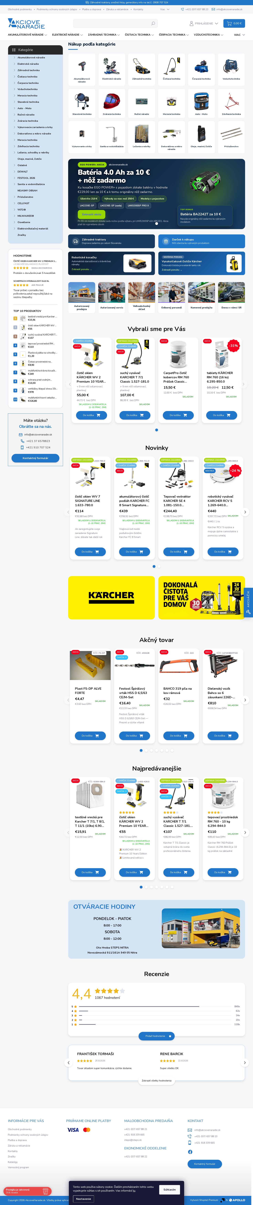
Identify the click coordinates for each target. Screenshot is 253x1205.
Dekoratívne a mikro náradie (34, 133)
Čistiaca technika (27, 76)
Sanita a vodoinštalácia (31, 184)
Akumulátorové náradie (31, 57)
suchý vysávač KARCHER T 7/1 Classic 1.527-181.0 (134, 377)
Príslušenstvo (25, 197)
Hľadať (153, 23)
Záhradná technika (29, 70)
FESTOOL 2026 (26, 178)
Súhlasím (170, 1190)
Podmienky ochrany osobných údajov (57, 9)
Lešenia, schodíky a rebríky (33, 152)
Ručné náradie (26, 114)
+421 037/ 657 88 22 (135, 1156)
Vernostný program (18, 1167)
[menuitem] (28, 35)
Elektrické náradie (28, 64)
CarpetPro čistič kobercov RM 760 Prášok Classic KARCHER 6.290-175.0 (176, 377)
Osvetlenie (24, 222)
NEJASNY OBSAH (27, 190)
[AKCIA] (178, 356)
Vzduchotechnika (28, 89)
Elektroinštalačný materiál (33, 228)
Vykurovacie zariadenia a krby (35, 127)
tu (134, 1191)
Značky (22, 235)
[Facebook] (190, 1151)
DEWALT (23, 171)
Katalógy (13, 1162)
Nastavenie (83, 1199)
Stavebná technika (28, 102)
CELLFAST (23, 203)
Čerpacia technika (28, 83)
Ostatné (22, 165)
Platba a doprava (91, 9)
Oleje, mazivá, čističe (29, 159)
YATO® (22, 209)
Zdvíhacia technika (28, 146)
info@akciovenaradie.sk (207, 1130)
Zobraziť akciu (91, 214)
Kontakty (138, 9)
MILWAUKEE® (26, 216)
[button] (91, 400)
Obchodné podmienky (20, 9)
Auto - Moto (24, 108)
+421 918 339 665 (134, 1134)
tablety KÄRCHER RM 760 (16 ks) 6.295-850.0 (220, 377)
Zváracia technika (28, 121)
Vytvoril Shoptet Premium (204, 1200)
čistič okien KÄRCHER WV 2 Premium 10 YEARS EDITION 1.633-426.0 (91, 377)
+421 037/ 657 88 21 (135, 1129)
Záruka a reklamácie (117, 9)
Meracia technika (27, 95)
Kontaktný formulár (35, 458)
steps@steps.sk (133, 1140)
